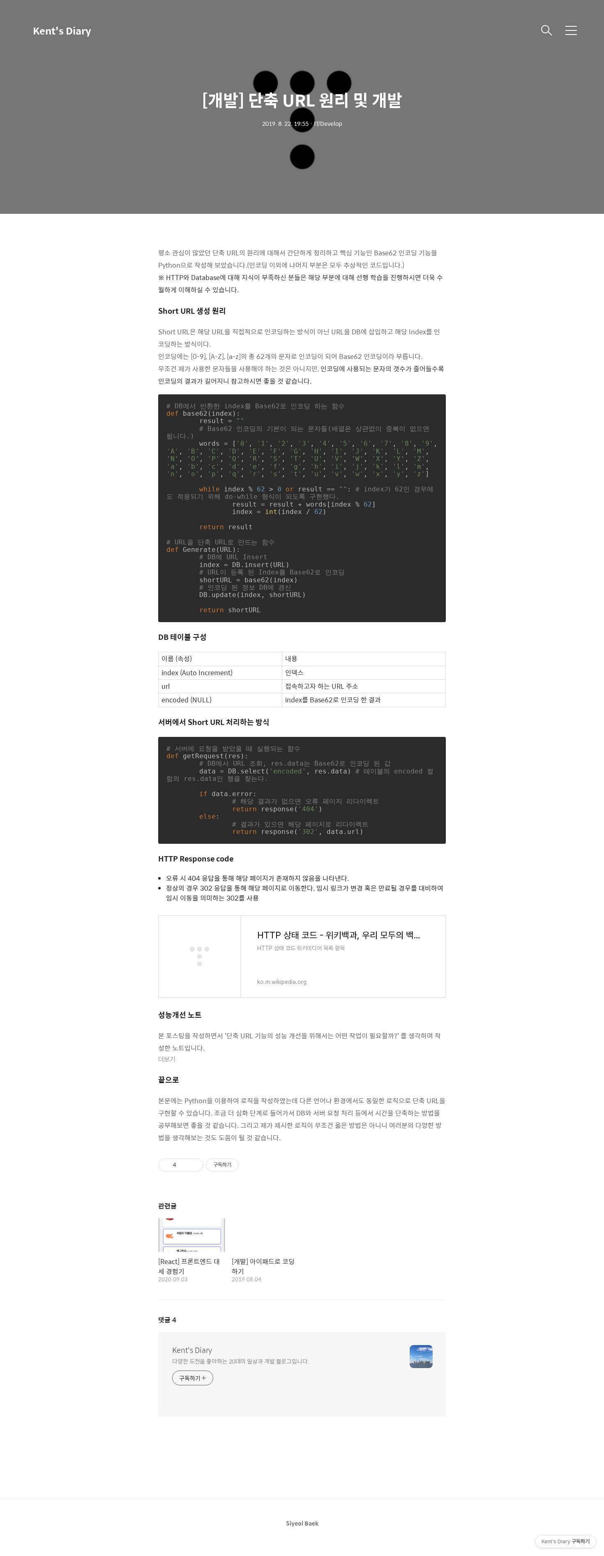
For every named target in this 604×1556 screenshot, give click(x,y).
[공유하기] (184, 1165)
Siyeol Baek (302, 1523)
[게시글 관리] (194, 1165)
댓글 (167, 1320)
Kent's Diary (62, 30)
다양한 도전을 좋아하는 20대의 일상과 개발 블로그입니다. (240, 1361)
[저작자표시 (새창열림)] (242, 1165)
